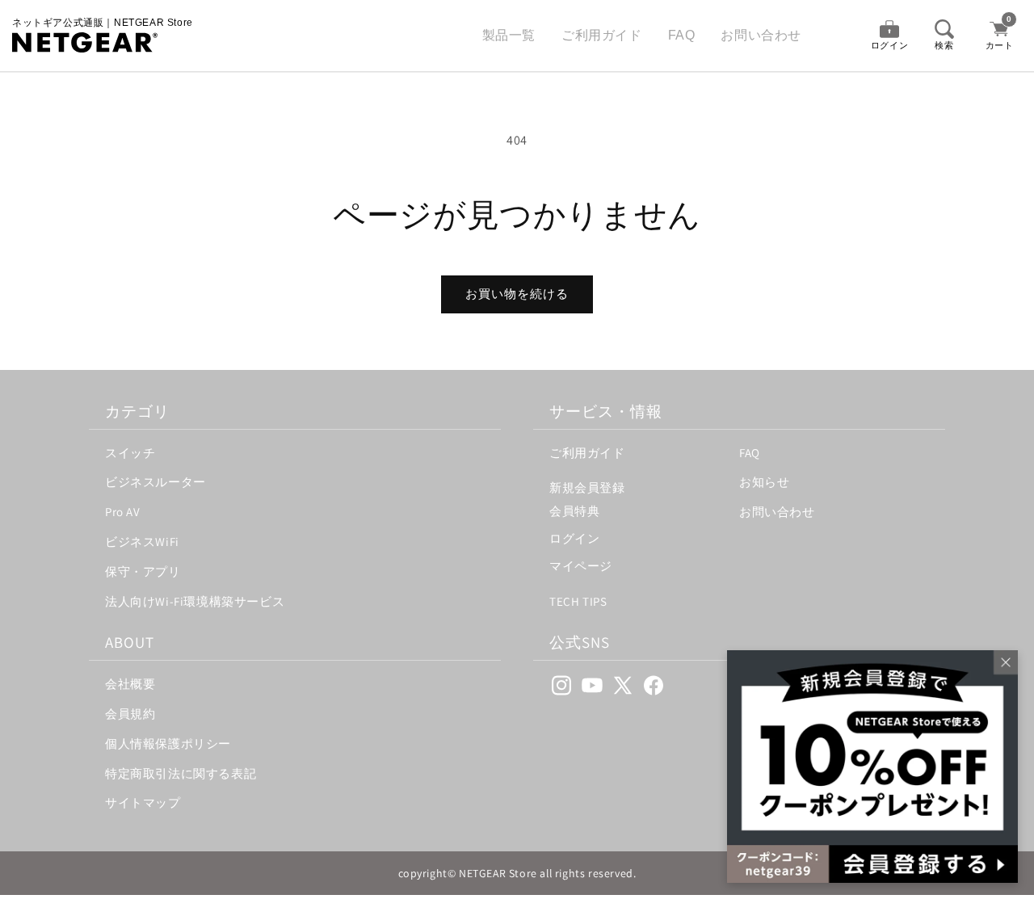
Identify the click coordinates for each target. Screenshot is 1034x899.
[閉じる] (1002, 666)
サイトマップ (143, 802)
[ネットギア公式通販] (102, 42)
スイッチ (130, 452)
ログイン (574, 538)
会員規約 (130, 713)
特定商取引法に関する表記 (180, 773)
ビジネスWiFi (142, 541)
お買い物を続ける (517, 293)
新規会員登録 (587, 487)
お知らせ (764, 481)
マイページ (580, 565)
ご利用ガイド (601, 35)
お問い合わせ (761, 35)
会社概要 (130, 683)
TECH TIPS (578, 601)
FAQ (682, 35)
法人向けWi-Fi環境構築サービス (194, 601)
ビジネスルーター (155, 481)
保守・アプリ (143, 571)
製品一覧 (509, 35)
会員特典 (574, 511)
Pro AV (123, 511)
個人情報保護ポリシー (168, 743)
